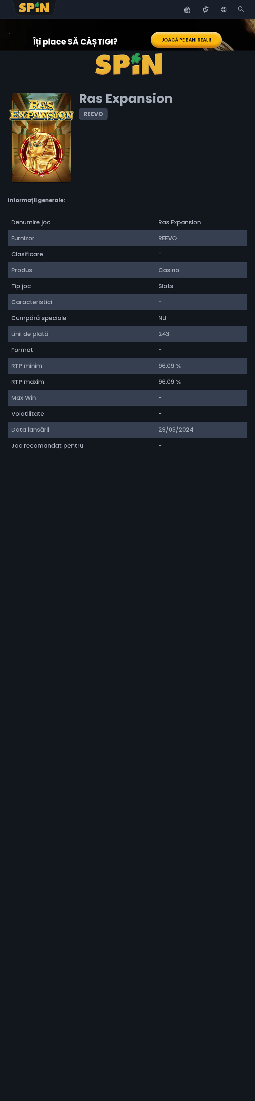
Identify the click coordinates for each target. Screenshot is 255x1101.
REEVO (93, 114)
